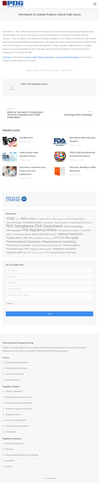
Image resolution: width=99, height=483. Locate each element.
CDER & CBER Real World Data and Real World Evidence (82, 154)
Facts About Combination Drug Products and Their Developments (32, 170)
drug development (61, 223)
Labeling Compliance (70, 234)
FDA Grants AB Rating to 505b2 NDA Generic (82, 169)
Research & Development (16, 420)
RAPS (26, 249)
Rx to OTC (27, 253)
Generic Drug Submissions (44, 234)
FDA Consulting (73, 226)
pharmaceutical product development (47, 245)
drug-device (48, 223)
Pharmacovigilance (71, 245)
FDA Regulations (13, 230)
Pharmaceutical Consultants (23, 241)
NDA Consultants (35, 238)
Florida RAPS (85, 230)
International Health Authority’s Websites (22, 455)
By (49, 70)
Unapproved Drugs (57, 253)
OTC (56, 237)
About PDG (10, 461)
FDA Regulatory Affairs (40, 230)
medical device (14, 237)
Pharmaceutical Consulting (59, 241)
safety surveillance (38, 253)
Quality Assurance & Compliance (19, 409)
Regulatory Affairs (13, 414)
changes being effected (64, 219)
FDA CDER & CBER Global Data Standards (82, 139)
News (36, 70)
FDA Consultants (49, 226)
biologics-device (44, 219)
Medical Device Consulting (16, 368)
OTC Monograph (69, 237)
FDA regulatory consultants (68, 230)
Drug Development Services (81, 223)
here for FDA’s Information (68, 57)
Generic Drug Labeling (22, 234)
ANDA (23, 218)
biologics (32, 219)
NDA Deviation (47, 238)
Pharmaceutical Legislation (18, 245)
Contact (9, 467)
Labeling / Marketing (14, 391)
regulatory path (14, 252)
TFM (47, 253)
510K (17, 219)
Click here (7, 57)
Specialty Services (13, 380)
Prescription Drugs (14, 249)
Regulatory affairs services (41, 249)
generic (9, 234)
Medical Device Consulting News (19, 397)
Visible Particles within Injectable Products (28, 154)
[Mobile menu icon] (94, 4)
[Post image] (10, 142)
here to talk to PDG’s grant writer (39, 57)
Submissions (11, 432)
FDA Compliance (20, 226)
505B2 (10, 218)
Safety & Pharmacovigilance (17, 426)
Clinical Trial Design (13, 223)
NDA (25, 238)
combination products (32, 222)
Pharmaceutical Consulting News (19, 403)
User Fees (71, 252)
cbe (54, 219)
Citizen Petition (79, 219)
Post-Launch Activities (15, 374)
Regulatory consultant (64, 248)
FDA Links (9, 449)
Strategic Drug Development (17, 362)
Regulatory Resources (14, 443)
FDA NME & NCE (26, 138)
